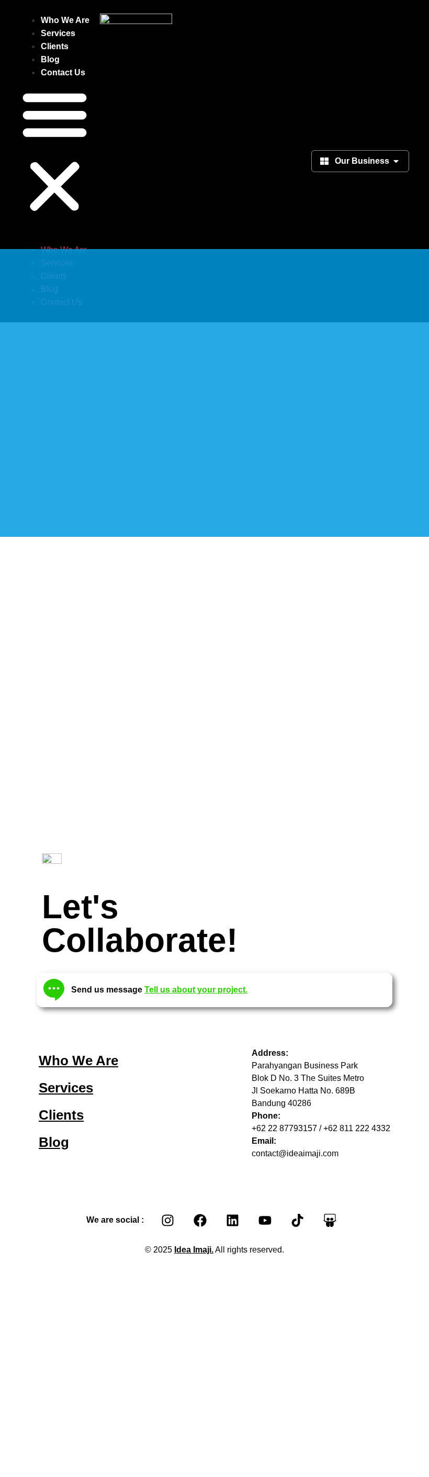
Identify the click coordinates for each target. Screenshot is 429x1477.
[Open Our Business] (396, 161)
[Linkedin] (232, 1220)
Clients (55, 46)
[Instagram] (167, 1220)
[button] (54, 151)
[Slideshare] (330, 1220)
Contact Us (63, 72)
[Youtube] (265, 1220)
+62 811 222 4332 (356, 1128)
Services (58, 33)
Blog (50, 59)
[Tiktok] (297, 1220)
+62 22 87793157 (284, 1128)
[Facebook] (200, 1220)
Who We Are (65, 20)
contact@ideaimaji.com (295, 1153)
